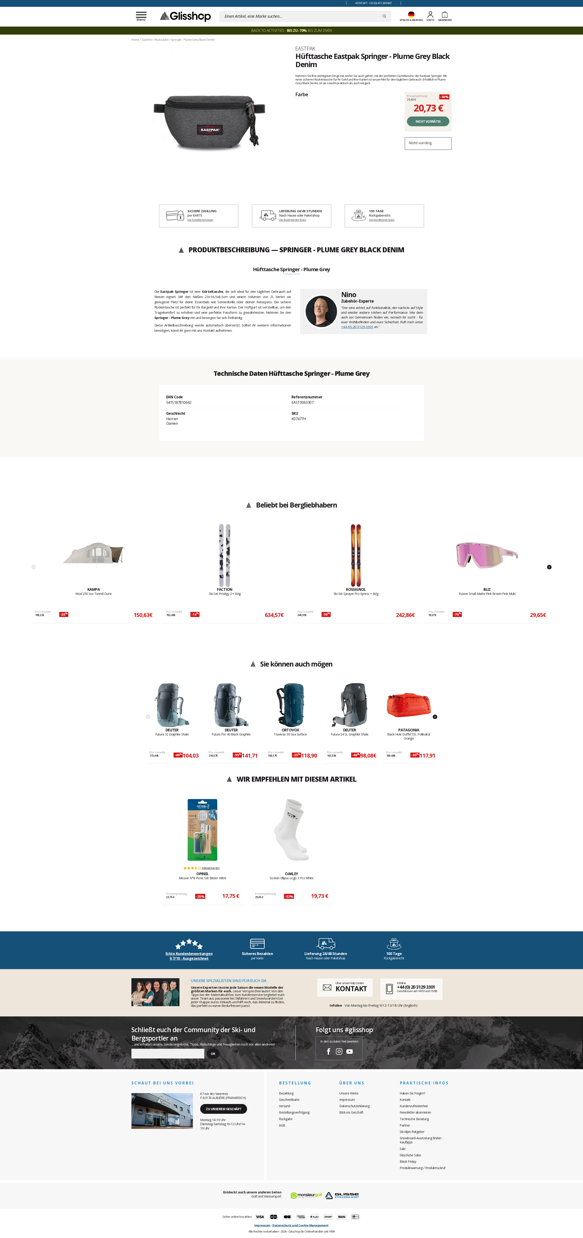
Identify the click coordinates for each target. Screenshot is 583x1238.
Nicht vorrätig (428, 121)
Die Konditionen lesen (200, 220)
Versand (284, 1106)
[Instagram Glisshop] (339, 1052)
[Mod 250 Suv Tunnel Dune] (93, 555)
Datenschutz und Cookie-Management (300, 1225)
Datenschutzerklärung (354, 1106)
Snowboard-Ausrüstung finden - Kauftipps (421, 1140)
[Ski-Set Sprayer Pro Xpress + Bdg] (356, 555)
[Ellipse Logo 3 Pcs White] (291, 830)
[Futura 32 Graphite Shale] (172, 705)
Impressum (347, 1099)
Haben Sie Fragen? (412, 1093)
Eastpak (305, 48)
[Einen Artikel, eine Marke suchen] (384, 16)
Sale (402, 1149)
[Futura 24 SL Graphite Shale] (349, 705)
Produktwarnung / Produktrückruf (422, 1168)
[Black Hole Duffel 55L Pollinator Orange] (409, 705)
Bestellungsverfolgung (294, 1112)
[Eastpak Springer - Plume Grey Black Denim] (209, 119)
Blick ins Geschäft (351, 1112)
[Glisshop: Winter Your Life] (185, 16)
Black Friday (408, 1161)
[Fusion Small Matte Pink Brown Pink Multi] (487, 555)
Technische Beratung (414, 1119)
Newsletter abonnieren (415, 1112)
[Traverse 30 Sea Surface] (290, 705)
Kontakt (405, 1099)
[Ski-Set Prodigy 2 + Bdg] (225, 555)
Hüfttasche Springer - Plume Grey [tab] (291, 270)
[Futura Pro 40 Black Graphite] (231, 705)
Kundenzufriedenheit (414, 1106)
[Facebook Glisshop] (328, 1052)
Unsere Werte (348, 1093)
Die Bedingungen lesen (292, 220)
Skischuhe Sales (410, 1155)
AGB (282, 1125)
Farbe (301, 94)
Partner (405, 1125)
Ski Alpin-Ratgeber (412, 1131)
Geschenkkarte (289, 1099)
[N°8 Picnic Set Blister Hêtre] (202, 830)
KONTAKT (351, 988)
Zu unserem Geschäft (223, 1109)
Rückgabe (285, 1119)
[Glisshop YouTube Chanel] (349, 1052)
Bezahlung (286, 1093)
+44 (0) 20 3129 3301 (357, 326)
